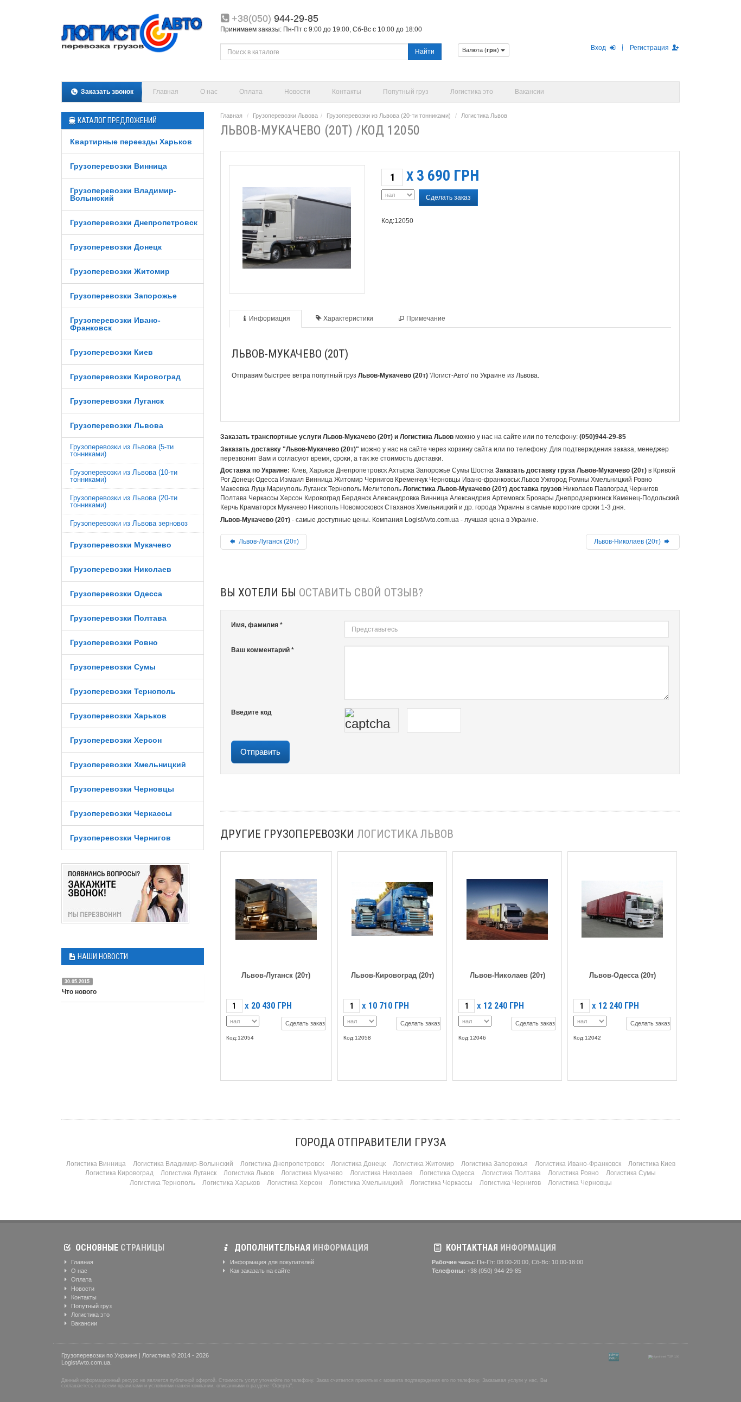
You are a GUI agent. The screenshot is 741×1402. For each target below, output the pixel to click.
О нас (209, 91)
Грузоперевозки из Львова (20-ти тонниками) (123, 501)
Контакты (346, 91)
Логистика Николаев (381, 1173)
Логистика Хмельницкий (366, 1183)
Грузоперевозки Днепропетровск (133, 222)
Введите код (251, 712)
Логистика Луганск (188, 1173)
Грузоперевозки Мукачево (120, 544)
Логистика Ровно (573, 1173)
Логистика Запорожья (494, 1164)
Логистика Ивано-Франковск (578, 1164)
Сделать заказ (448, 197)
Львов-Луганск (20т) (268, 541)
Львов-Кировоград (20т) (392, 975)
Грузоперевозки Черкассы (121, 813)
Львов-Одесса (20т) (622, 975)
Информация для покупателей (271, 1262)
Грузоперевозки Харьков (118, 715)
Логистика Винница (96, 1164)
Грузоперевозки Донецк (116, 247)
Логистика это (471, 91)
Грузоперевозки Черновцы (122, 789)
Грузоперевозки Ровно (114, 642)
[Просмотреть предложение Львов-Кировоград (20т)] (392, 907)
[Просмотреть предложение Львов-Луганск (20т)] (276, 907)
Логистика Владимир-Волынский (183, 1164)
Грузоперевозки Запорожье (123, 295)
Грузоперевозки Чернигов (120, 837)
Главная (165, 91)
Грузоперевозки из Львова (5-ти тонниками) (122, 450)
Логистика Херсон (294, 1183)
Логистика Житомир (423, 1164)
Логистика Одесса (447, 1173)
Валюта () (481, 50)
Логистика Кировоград (119, 1173)
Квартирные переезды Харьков (131, 141)
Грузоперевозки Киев (111, 352)
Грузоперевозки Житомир (120, 271)
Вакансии (529, 91)
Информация (269, 318)
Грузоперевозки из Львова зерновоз (129, 523)
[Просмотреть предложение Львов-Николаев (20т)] (507, 907)
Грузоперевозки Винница (118, 166)
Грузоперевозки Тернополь (123, 691)
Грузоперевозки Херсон (116, 740)
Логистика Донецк (358, 1164)
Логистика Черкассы (441, 1183)
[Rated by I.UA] (633, 1356)
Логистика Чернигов (510, 1183)
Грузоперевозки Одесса (116, 593)
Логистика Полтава (511, 1173)
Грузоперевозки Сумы (113, 666)
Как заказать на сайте (259, 1270)
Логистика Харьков (231, 1183)
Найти (425, 51)
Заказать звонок (106, 91)
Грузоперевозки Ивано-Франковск (115, 324)
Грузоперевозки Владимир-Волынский (123, 194)
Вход (599, 47)
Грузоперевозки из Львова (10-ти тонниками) (123, 475)
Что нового (79, 992)
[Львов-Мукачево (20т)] (296, 226)
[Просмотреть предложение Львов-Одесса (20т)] (622, 907)
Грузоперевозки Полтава (118, 618)
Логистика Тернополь (162, 1183)
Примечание (425, 318)
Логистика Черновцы (580, 1183)
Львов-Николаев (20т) (628, 541)
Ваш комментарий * (262, 650)
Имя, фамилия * (257, 625)
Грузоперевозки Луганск (117, 401)
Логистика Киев (651, 1164)
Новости (297, 91)
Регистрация (650, 47)
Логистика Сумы (631, 1173)
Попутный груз (406, 91)
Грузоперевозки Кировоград (125, 376)
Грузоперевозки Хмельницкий (128, 764)
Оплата (251, 91)
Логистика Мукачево (312, 1173)
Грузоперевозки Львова (116, 425)
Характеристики (348, 318)
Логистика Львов (484, 115)
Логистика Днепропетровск (282, 1164)
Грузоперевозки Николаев (120, 569)
